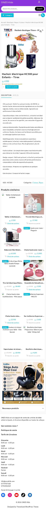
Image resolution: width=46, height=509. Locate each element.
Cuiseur (22, 22)
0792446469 (6, 486)
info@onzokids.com (8, 481)
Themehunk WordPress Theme (28, 507)
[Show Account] (39, 2)
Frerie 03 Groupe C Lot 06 (10, 490)
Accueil (3, 22)
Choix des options (13, 223)
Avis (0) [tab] (16, 95)
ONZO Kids (7, 2)
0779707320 (6, 484)
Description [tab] (6, 95)
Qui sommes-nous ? (9, 426)
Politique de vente (9, 430)
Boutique (10, 22)
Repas (16, 22)
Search (39, 9)
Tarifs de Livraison (9, 434)
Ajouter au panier (11, 87)
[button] (41, 31)
